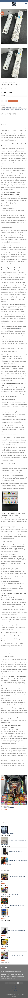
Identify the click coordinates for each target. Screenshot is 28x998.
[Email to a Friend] (9, 114)
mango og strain (18, 109)
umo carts (24, 109)
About (14, 985)
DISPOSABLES (18, 107)
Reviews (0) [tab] (3, 124)
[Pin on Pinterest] (12, 114)
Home (2, 82)
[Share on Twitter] (7, 114)
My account (14, 988)
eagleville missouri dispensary (9, 109)
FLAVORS (3, 95)
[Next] (6, 45)
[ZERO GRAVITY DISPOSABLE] (14, 790)
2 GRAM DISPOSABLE (10, 82)
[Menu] (2, 4)
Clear (26, 93)
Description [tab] (4, 122)
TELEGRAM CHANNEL (14, 992)
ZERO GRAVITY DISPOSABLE (7, 807)
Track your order (14, 990)
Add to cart (12, 101)
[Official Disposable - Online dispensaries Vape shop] (14, 4)
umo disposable (4, 110)
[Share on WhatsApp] (2, 114)
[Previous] (2, 45)
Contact (14, 986)
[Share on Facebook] (5, 114)
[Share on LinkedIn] (14, 114)
